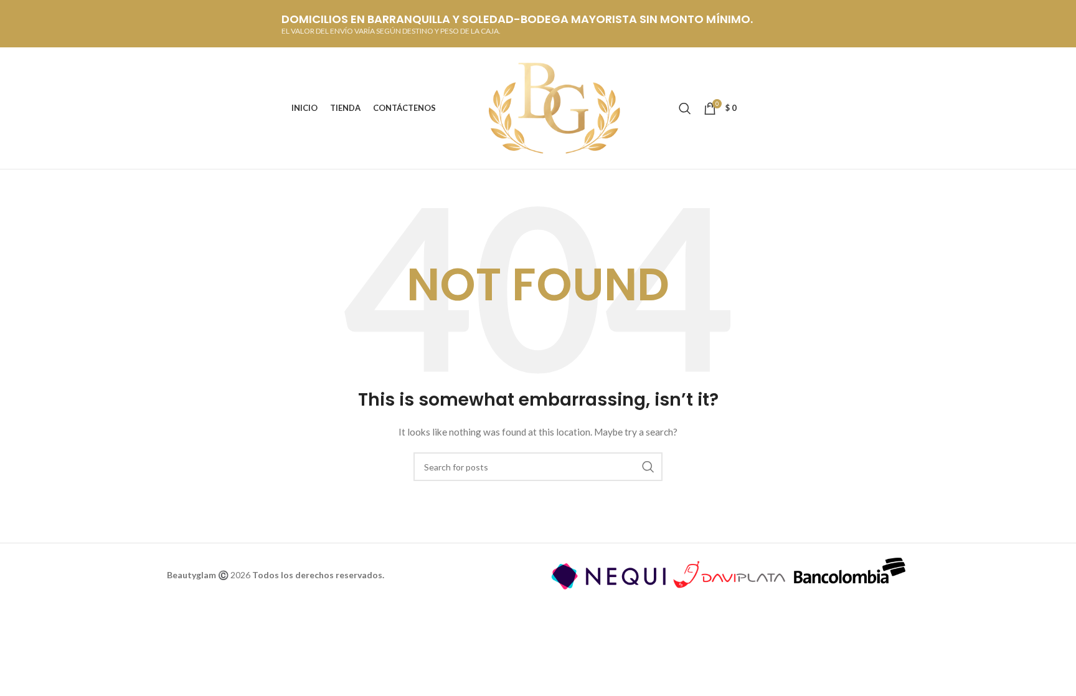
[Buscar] (684, 108)
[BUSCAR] (648, 466)
